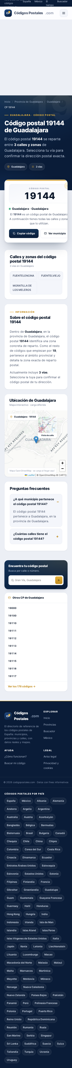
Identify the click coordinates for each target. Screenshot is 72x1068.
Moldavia (28, 978)
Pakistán (58, 995)
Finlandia (29, 881)
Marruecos (26, 970)
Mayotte (12, 978)
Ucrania (44, 1051)
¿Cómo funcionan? (15, 756)
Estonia (54, 873)
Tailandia (12, 1051)
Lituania (12, 954)
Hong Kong (13, 914)
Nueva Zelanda (16, 995)
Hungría (30, 914)
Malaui (58, 962)
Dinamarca (29, 857)
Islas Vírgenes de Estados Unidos (27, 938)
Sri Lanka (12, 1043)
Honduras (42, 906)
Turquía (28, 1051)
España (11, 800)
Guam (10, 897)
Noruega (12, 987)
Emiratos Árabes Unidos (21, 865)
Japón (10, 946)
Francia (45, 881)
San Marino (13, 1035)
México (48, 737)
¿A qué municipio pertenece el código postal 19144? (33, 501)
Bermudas (47, 825)
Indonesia (13, 922)
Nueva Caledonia (33, 987)
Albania (41, 800)
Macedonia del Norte (19, 962)
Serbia (31, 1035)
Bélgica (30, 825)
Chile (26, 841)
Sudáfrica (30, 1043)
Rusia (43, 1027)
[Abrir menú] (64, 13)
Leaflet (31, 475)
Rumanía (28, 1027)
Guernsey (12, 906)
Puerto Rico (45, 1011)
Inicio (7, 101)
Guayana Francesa (51, 897)
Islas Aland (29, 930)
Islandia (11, 930)
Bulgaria (44, 833)
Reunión (12, 1027)
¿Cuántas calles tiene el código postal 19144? (30, 536)
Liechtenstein (57, 946)
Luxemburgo (30, 954)
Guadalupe (51, 889)
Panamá (12, 1003)
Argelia (27, 808)
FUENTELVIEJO (50, 275)
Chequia (12, 841)
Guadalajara (53, 101)
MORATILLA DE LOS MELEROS (22, 287)
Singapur (46, 1035)
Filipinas (12, 881)
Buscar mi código (14, 763)
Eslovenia (12, 873)
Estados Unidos (34, 873)
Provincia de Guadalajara (29, 101)
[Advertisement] (36, 58)
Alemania (58, 800)
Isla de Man (46, 922)
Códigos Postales (29, 13)
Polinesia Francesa (46, 1003)
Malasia (43, 962)
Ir (59, 580)
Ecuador (47, 857)
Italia (56, 938)
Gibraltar (12, 889)
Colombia (12, 849)
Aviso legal (50, 756)
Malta (10, 970)
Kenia (23, 946)
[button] (36, 440)
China (39, 841)
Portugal (27, 1011)
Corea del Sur (33, 849)
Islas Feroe (48, 930)
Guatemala (26, 897)
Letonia (37, 946)
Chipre (53, 841)
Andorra (12, 808)
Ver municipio (57, 233)
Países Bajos (39, 995)
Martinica (44, 970)
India (45, 914)
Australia (12, 817)
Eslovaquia (48, 865)
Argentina (44, 808)
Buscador (49, 731)
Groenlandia (31, 889)
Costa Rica (53, 849)
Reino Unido (14, 1019)
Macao (48, 954)
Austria (28, 817)
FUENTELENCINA (23, 275)
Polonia (11, 1011)
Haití (27, 906)
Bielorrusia (13, 833)
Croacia (11, 857)
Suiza (60, 1043)
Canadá (60, 833)
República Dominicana (41, 1019)
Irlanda (29, 922)
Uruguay (12, 1059)
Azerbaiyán (46, 817)
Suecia (46, 1043)
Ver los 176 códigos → (21, 686)
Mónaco (45, 978)
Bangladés (13, 825)
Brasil (29, 833)
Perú (25, 1003)
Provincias (50, 724)
